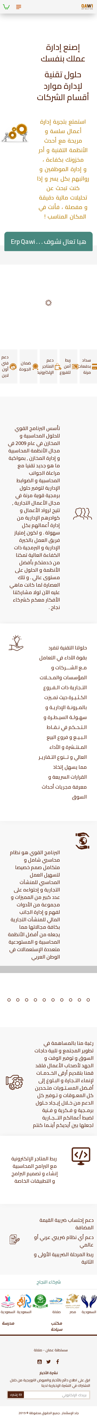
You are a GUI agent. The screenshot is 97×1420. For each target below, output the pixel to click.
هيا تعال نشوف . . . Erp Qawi (48, 241)
